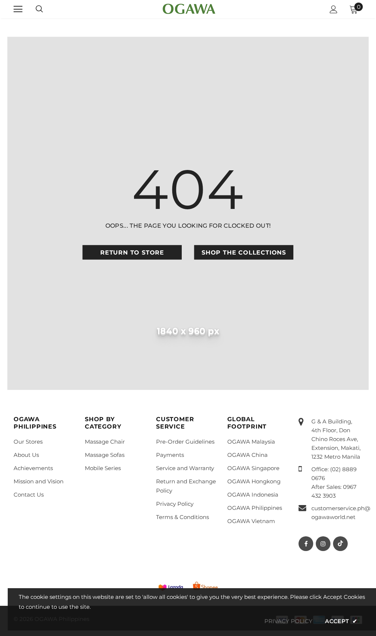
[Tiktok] (340, 543)
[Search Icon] (39, 9)
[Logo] (188, 9)
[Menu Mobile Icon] (18, 9)
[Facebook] (306, 543)
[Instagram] (323, 543)
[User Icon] (333, 9)
